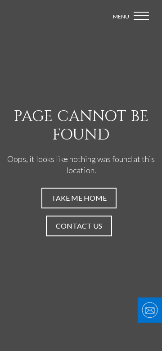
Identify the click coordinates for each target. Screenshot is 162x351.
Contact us (79, 225)
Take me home (79, 198)
